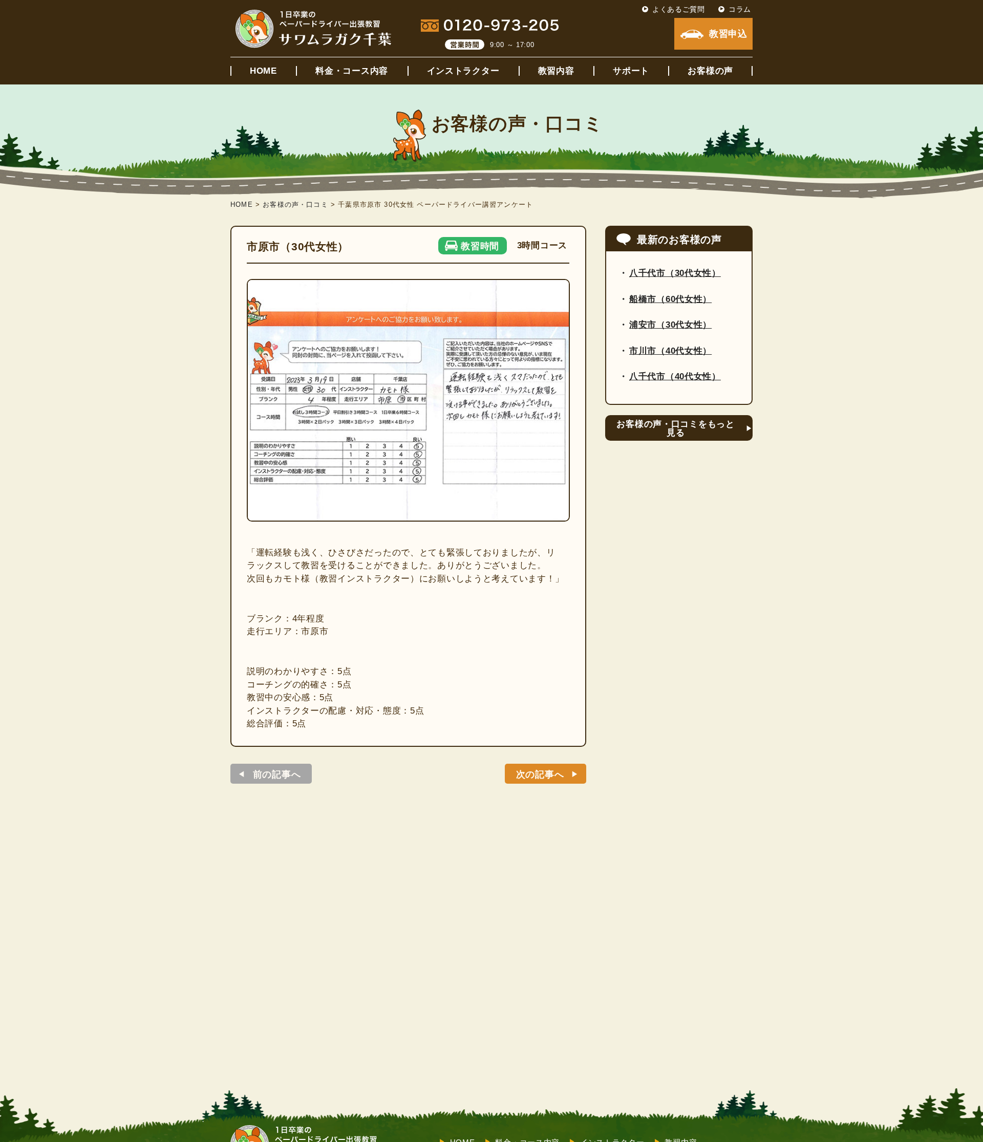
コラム (740, 9)
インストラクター (463, 71)
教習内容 (556, 71)
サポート (631, 71)
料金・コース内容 (351, 71)
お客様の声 (710, 71)
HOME (263, 71)
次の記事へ (540, 774)
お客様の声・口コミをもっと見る (675, 428)
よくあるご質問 (678, 9)
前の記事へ (277, 774)
